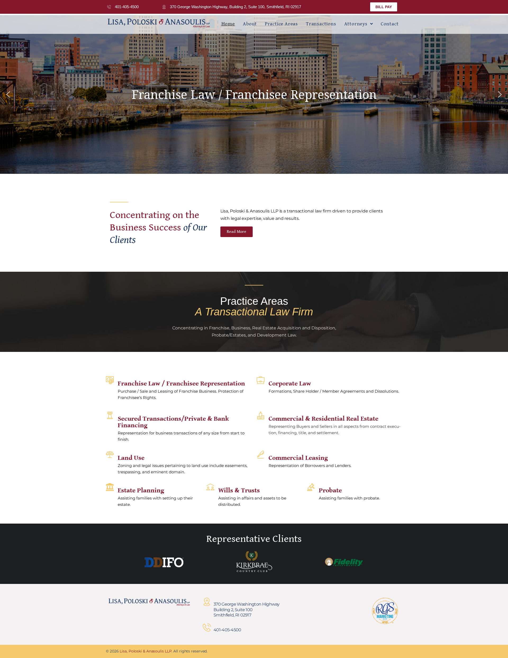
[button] (8, 94)
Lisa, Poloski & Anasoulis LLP (145, 651)
